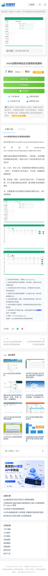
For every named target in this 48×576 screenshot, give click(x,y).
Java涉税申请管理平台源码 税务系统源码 (36, 343)
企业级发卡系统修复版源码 (13, 509)
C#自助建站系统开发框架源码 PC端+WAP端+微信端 (35, 439)
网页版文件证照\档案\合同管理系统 (17, 516)
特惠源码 (6, 547)
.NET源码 (7, 529)
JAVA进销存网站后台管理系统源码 (22, 318)
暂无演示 (25, 85)
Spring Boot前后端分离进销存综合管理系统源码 (12, 343)
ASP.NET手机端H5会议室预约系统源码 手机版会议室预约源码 (35, 375)
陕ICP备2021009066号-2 (27, 572)
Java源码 (18, 12)
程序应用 (6, 550)
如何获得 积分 (19, 116)
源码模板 (6, 543)
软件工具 (6, 554)
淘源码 (11, 12)
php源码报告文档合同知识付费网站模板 (18, 500)
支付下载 (24, 79)
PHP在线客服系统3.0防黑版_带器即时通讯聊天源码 (23, 512)
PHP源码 (6, 536)
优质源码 (6, 540)
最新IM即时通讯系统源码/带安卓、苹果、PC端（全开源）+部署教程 (12, 397)
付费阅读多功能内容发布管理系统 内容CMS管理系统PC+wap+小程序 (23, 504)
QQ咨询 (24, 91)
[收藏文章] (13, 329)
